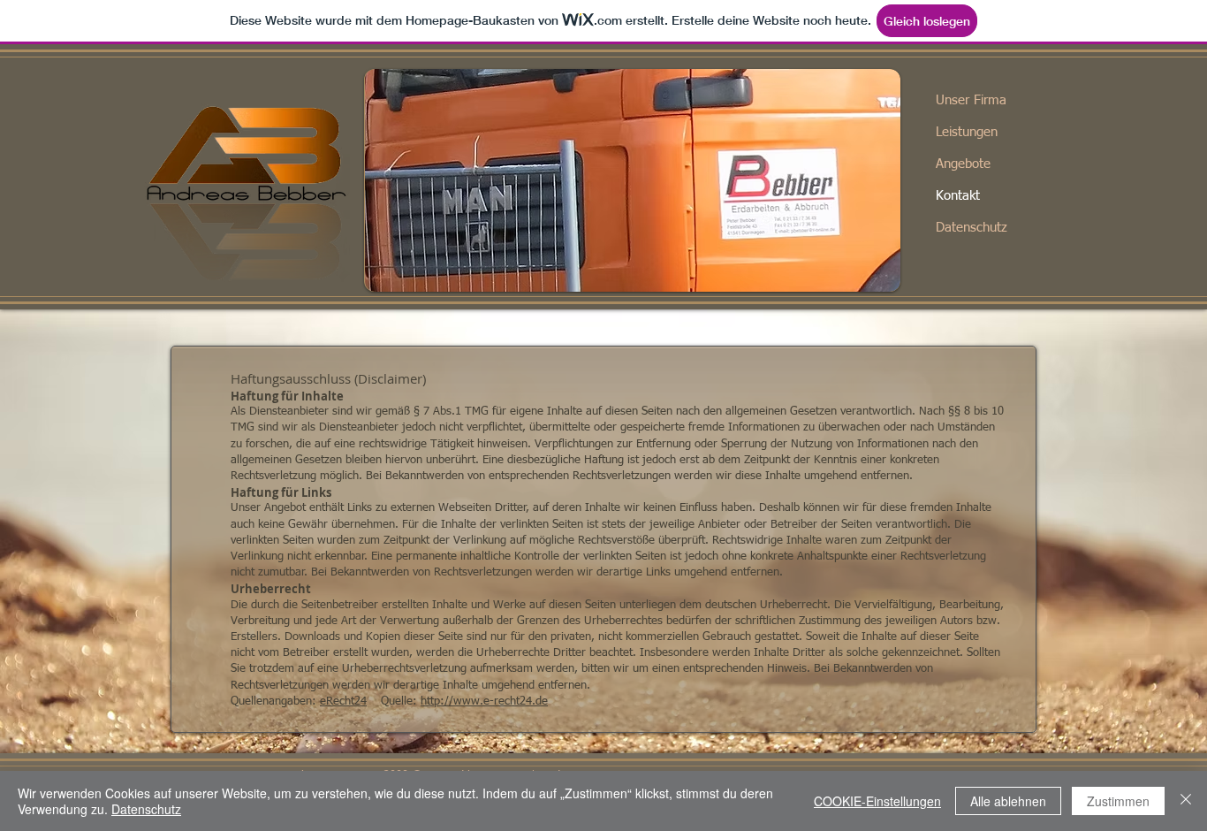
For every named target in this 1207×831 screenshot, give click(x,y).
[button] (632, 180)
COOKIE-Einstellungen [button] (877, 801)
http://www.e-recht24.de (484, 701)
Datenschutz (971, 227)
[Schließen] (1185, 801)
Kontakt (958, 195)
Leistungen (967, 132)
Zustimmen (1118, 801)
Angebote (963, 164)
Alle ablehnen (1008, 801)
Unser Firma (971, 100)
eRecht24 (343, 701)
